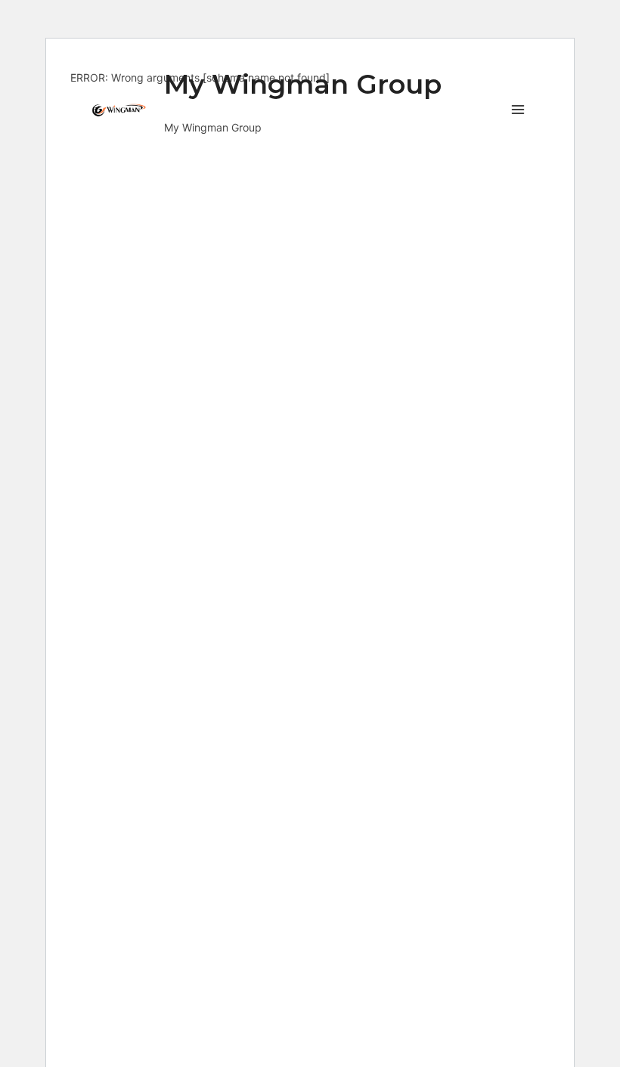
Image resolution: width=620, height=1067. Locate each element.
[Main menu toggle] (518, 109)
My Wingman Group (303, 84)
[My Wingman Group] (121, 110)
